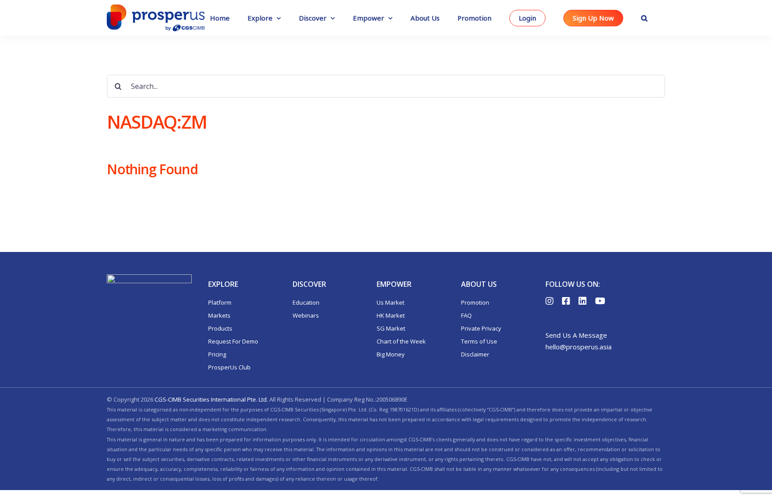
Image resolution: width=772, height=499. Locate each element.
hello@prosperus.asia (578, 346)
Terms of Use (479, 341)
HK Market (391, 315)
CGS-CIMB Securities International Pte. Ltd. (211, 399)
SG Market (391, 328)
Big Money (391, 354)
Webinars (306, 315)
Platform (219, 302)
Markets (219, 315)
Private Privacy (481, 328)
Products (220, 328)
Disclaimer (475, 354)
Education (306, 302)
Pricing (217, 354)
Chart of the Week (401, 341)
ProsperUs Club (229, 367)
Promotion (475, 302)
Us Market (390, 302)
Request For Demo (233, 341)
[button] (644, 18)
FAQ (466, 315)
